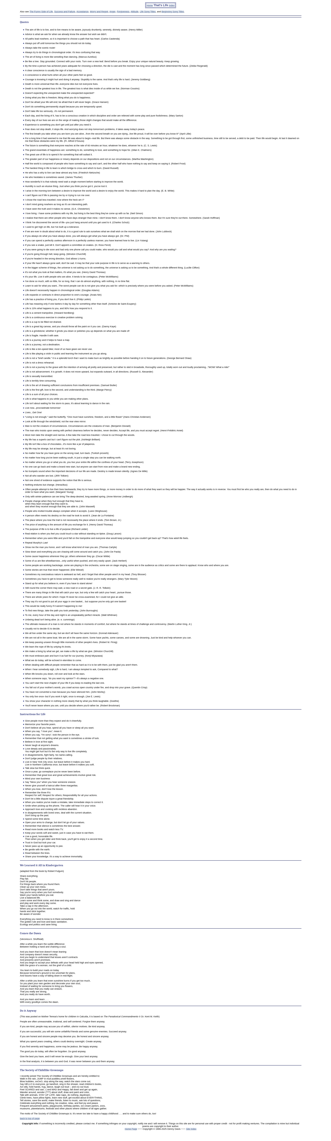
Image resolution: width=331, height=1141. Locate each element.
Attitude (134, 11)
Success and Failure (64, 11)
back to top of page (30, 1118)
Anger (112, 11)
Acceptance (82, 11)
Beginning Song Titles (172, 11)
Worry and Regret (99, 11)
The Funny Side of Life (41, 11)
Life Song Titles (148, 11)
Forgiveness (123, 11)
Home (150, 5)
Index (172, 5)
